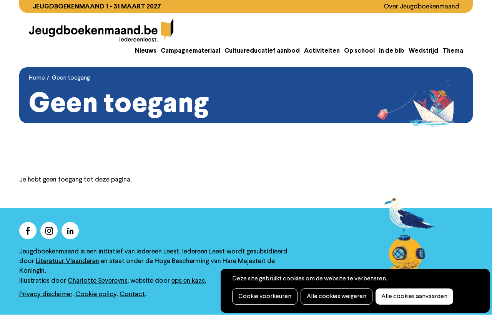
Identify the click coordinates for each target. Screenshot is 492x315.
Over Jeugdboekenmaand (421, 6)
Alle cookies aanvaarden (414, 296)
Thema (452, 51)
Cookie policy (95, 294)
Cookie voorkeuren (264, 296)
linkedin (70, 230)
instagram (49, 230)
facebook (28, 230)
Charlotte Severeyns (98, 281)
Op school (359, 51)
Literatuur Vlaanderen (67, 261)
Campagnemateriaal (190, 51)
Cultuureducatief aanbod (262, 51)
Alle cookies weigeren (336, 296)
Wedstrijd (423, 51)
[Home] (101, 30)
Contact (132, 294)
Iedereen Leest (157, 251)
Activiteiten (322, 51)
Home (37, 78)
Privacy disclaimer (45, 294)
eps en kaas (188, 281)
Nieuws (145, 51)
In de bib (391, 51)
